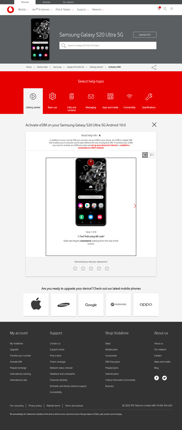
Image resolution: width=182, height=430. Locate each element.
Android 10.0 (144, 35)
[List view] (152, 155)
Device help (42, 67)
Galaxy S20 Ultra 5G (75, 67)
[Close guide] (154, 124)
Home (29, 67)
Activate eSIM (114, 67)
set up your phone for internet (104, 145)
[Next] (135, 206)
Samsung (57, 67)
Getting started (96, 67)
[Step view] (145, 155)
